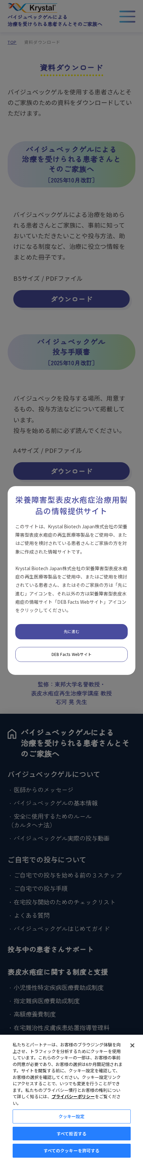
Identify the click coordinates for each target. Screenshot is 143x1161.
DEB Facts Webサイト (71, 654)
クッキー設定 (72, 1116)
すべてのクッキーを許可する (72, 1150)
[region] (71, 1098)
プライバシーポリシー (73, 1096)
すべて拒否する (71, 1133)
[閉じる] (132, 1045)
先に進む (71, 631)
